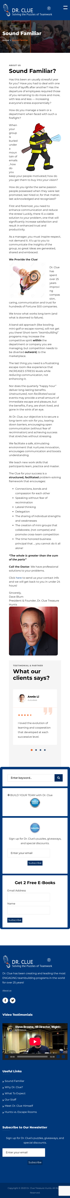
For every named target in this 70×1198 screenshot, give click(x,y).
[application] (35, 1041)
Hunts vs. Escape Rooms (21, 1112)
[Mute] (58, 1056)
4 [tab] (45, 750)
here (19, 577)
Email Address (16, 890)
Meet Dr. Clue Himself (19, 1105)
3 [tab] (40, 750)
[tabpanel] (35, 717)
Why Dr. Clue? (14, 1087)
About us (6, 990)
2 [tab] (36, 750)
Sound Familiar (14, 1081)
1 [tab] (32, 750)
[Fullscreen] (63, 1056)
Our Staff (10, 1099)
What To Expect (15, 1093)
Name (11, 903)
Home (5, 40)
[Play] (6, 1056)
